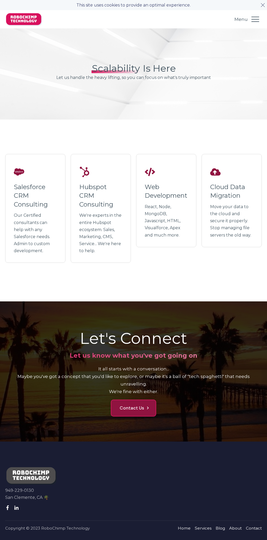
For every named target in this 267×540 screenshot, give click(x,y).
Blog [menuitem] (220, 528)
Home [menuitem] (184, 528)
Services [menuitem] (203, 528)
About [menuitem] (235, 528)
